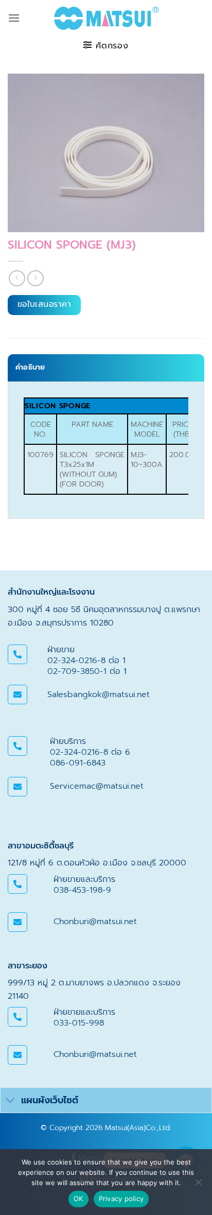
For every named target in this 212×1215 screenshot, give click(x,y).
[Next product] (17, 278)
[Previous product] (35, 278)
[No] (198, 1185)
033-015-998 (79, 1023)
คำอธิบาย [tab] (30, 367)
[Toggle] (11, 1101)
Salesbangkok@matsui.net (98, 694)
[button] (14, 17)
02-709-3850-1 (77, 671)
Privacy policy (121, 1198)
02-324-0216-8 (76, 660)
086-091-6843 (77, 763)
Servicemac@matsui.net (97, 786)
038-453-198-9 (82, 890)
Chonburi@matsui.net (95, 921)
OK (78, 1198)
